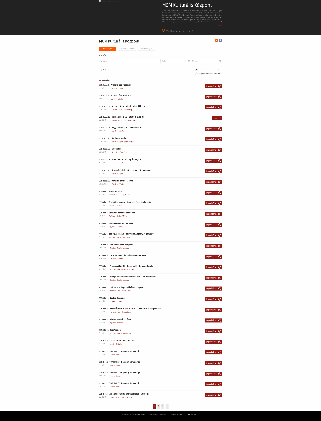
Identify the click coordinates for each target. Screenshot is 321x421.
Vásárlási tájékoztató (177, 414)
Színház (115, 152)
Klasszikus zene (130, 120)
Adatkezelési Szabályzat (157, 414)
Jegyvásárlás (211, 86)
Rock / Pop (128, 110)
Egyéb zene (126, 195)
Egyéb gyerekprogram (126, 142)
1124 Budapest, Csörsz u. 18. (179, 31)
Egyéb (113, 88)
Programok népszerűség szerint (210, 74)
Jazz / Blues (127, 333)
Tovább (219, 26)
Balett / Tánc (122, 216)
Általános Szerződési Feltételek (133, 414)
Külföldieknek (108, 70)
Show (111, 355)
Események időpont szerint (209, 70)
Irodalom (123, 163)
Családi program (123, 248)
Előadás (121, 88)
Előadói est (124, 152)
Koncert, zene (117, 110)
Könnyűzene (126, 312)
